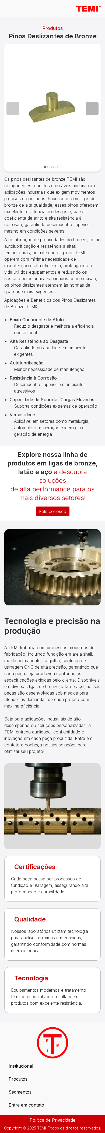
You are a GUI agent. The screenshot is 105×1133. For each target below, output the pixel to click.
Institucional (21, 1066)
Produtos (18, 1079)
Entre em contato (26, 1105)
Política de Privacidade (52, 1120)
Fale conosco (52, 511)
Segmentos (20, 1092)
